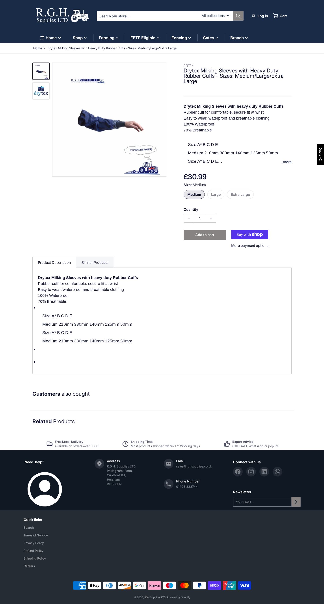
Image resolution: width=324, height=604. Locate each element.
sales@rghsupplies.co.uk (194, 466)
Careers (29, 566)
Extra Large (240, 194)
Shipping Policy (35, 558)
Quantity (191, 209)
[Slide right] (163, 119)
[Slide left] (54, 119)
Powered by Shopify (178, 597)
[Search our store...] (238, 16)
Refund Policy (33, 550)
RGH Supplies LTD (155, 597)
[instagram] (251, 472)
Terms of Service (36, 535)
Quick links (33, 519)
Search (29, 527)
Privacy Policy (34, 543)
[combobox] (170, 16)
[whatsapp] (277, 472)
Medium (194, 194)
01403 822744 (187, 486)
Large (216, 194)
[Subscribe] (296, 502)
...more (286, 162)
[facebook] (238, 472)
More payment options (249, 245)
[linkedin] (264, 472)
